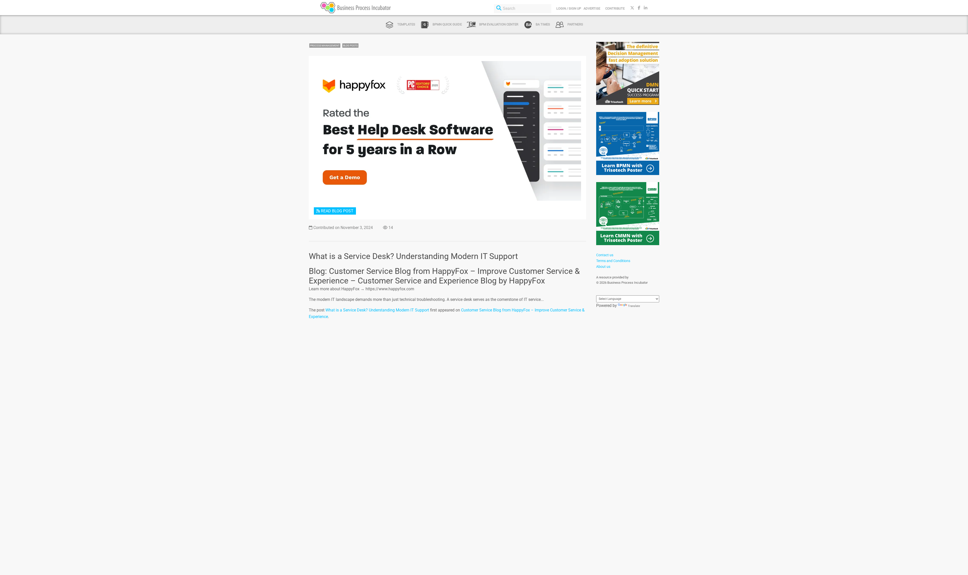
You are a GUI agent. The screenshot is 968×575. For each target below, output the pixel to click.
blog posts (350, 45)
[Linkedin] (645, 8)
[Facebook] (639, 8)
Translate (634, 306)
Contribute (615, 8)
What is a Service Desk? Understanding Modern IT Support (377, 310)
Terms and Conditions (613, 261)
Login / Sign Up (568, 8)
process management (325, 45)
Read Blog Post (336, 211)
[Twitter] (632, 8)
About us (603, 267)
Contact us (604, 255)
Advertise (592, 8)
